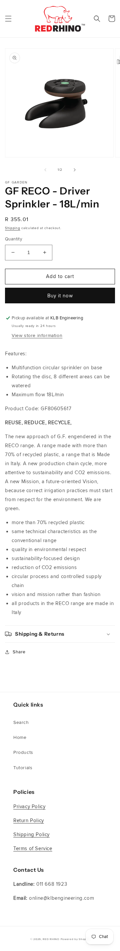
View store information (37, 335)
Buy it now (60, 296)
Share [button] (19, 652)
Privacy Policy (29, 806)
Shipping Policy (31, 834)
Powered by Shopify (75, 939)
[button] (8, 18)
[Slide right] (74, 169)
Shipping (12, 228)
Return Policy (28, 820)
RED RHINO (51, 939)
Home (19, 737)
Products (23, 752)
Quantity (13, 239)
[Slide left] (45, 169)
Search (21, 722)
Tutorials (22, 768)
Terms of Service (32, 848)
